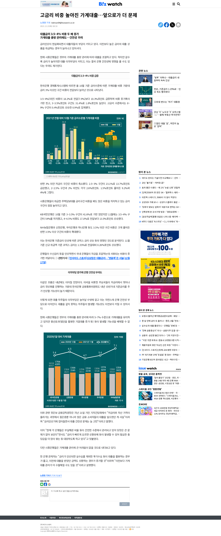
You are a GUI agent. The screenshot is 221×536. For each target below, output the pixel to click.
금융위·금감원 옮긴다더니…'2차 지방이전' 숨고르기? (165, 335)
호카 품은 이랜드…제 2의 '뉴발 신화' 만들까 (161, 187)
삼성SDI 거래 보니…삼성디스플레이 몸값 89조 (162, 202)
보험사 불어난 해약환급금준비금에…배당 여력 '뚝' (163, 315)
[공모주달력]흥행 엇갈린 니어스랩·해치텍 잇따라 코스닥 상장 (168, 216)
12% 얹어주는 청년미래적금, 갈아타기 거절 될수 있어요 (176, 413)
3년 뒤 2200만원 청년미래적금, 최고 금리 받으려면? (175, 408)
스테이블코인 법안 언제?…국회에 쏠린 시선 (171, 392)
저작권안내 (78, 517)
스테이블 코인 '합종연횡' (150, 389)
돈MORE (143, 404)
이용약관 (52, 517)
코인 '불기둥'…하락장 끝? (153, 182)
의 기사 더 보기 (51, 475)
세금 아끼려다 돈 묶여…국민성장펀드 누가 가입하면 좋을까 (178, 410)
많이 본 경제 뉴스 (146, 310)
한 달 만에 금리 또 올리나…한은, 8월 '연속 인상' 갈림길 (166, 320)
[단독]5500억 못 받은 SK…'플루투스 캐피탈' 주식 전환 (165, 192)
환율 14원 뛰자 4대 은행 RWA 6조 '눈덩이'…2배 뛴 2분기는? (178, 380)
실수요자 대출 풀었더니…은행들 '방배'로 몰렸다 (162, 325)
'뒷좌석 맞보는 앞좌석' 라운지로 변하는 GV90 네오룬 (164, 206)
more (178, 369)
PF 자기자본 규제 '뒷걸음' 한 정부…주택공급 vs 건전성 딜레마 (169, 354)
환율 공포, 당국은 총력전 (150, 373)
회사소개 (43, 517)
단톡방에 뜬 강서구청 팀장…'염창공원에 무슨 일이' (164, 211)
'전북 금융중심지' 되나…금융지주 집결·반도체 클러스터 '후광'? (169, 330)
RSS (132, 529)
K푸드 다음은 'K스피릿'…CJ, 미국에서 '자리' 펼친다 (164, 221)
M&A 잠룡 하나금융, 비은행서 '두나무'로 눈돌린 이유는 (176, 398)
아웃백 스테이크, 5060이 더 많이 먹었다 (159, 197)
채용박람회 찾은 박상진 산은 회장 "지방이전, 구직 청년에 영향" (169, 345)
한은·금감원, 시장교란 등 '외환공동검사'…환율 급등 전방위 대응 (180, 383)
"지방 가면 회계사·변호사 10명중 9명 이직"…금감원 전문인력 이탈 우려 (173, 340)
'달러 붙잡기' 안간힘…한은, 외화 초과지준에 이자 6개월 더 (177, 377)
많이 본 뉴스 (145, 172)
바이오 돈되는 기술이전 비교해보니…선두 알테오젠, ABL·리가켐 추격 (172, 177)
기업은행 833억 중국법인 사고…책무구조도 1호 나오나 (165, 359)
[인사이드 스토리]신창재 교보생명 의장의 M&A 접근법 (165, 349)
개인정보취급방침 (65, 517)
